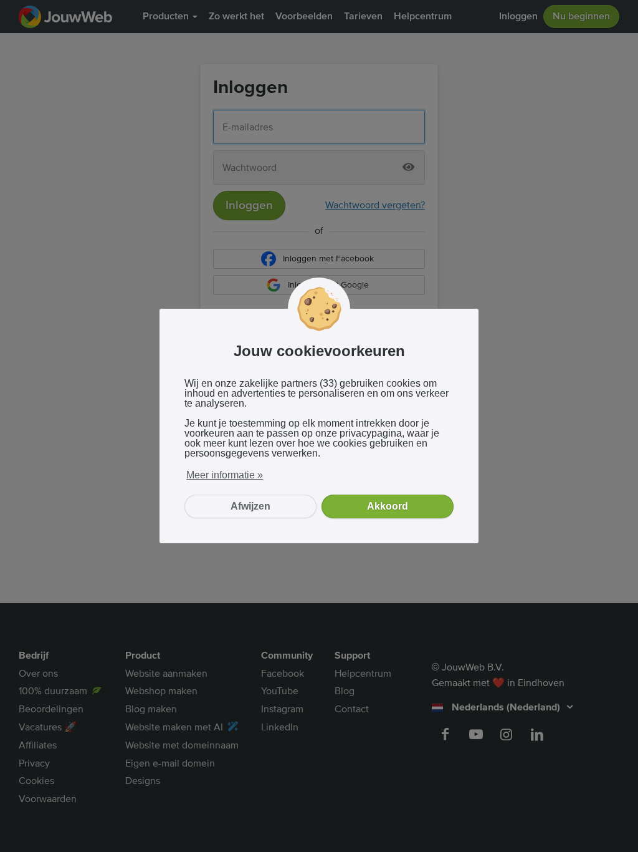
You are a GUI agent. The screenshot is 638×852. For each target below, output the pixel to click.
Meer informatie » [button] (224, 475)
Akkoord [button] (387, 506)
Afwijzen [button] (250, 506)
